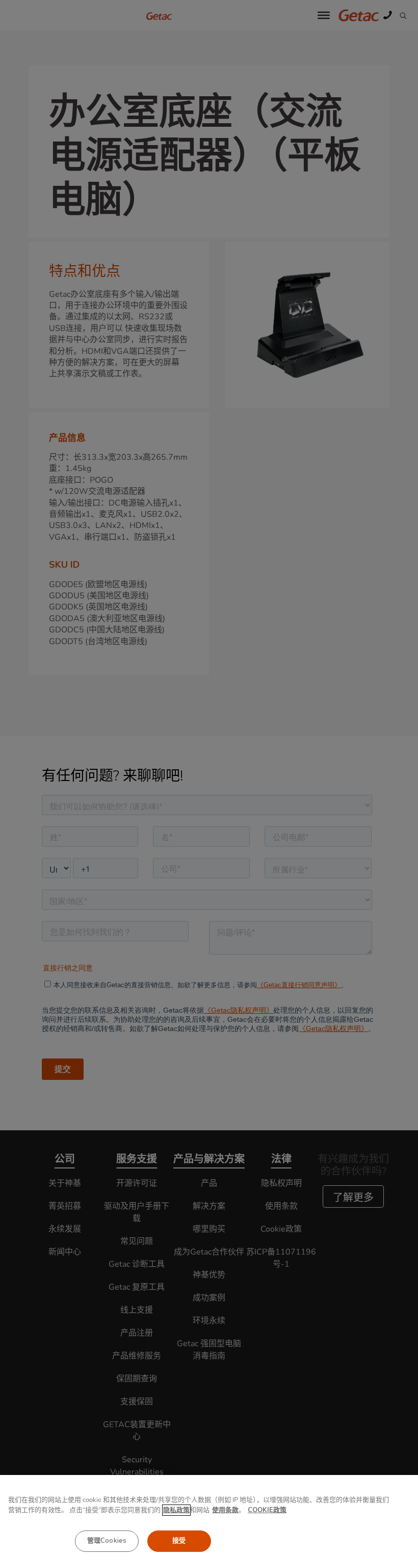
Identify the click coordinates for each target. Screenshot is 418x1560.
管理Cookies (106, 1540)
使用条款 (225, 1510)
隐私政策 (176, 1510)
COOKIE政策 (267, 1510)
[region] (209, 1517)
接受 (179, 1540)
